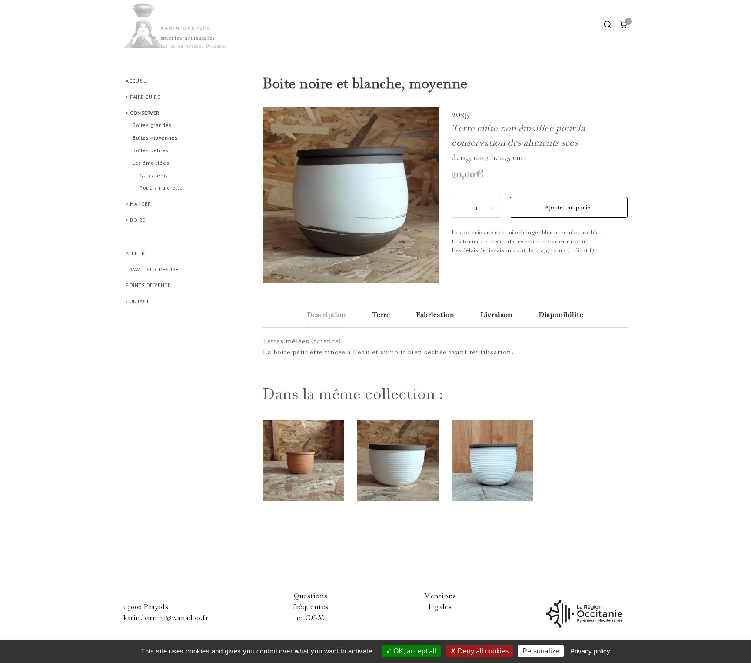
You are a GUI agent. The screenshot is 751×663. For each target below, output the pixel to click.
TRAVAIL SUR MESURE (152, 269)
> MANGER (138, 203)
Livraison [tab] (496, 314)
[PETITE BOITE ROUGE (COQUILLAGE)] (303, 464)
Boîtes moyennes (155, 137)
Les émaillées (151, 163)
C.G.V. (315, 617)
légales (440, 607)
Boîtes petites (151, 150)
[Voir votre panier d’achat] (623, 24)
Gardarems (154, 175)
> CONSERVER (143, 113)
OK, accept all (414, 651)
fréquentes (311, 607)
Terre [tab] (381, 314)
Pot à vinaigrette (161, 187)
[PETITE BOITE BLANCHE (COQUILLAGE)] (398, 464)
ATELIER (135, 253)
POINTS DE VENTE (148, 285)
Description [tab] (326, 314)
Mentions (440, 596)
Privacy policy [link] (590, 651)
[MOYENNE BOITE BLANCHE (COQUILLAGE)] (492, 464)
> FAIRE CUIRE (143, 96)
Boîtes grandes (152, 125)
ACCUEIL (136, 80)
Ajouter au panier (569, 207)
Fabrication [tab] (435, 314)
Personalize (540, 651)
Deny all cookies (482, 651)
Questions (311, 596)
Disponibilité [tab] (560, 314)
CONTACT (138, 301)
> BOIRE (135, 220)
